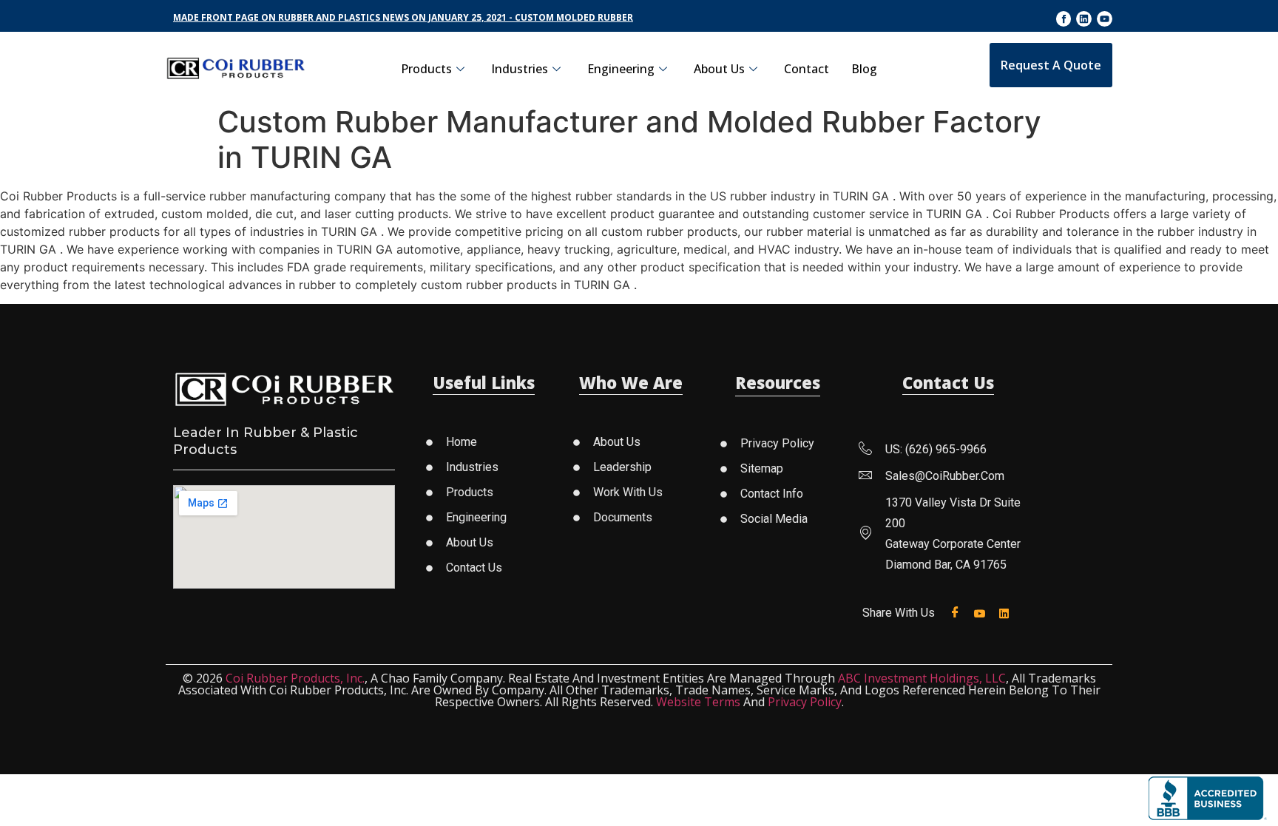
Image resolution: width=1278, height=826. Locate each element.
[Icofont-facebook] (1064, 19)
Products (426, 69)
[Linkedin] (1084, 19)
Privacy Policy (805, 702)
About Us (719, 69)
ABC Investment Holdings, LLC (922, 678)
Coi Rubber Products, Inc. (295, 678)
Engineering (621, 69)
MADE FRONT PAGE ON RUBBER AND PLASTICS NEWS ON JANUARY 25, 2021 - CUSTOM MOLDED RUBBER (403, 17)
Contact (806, 69)
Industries (519, 69)
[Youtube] (1104, 19)
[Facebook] (958, 612)
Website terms (698, 702)
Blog (864, 69)
